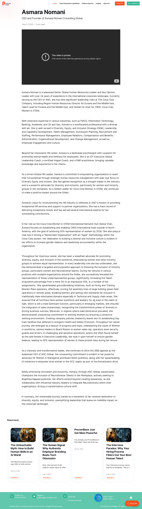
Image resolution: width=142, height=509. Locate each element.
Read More (14, 478)
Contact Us (119, 3)
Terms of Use (39, 506)
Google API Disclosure (54, 506)
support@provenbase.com (47, 498)
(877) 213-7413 (20, 498)
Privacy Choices (27, 506)
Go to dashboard (133, 3)
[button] (131, 497)
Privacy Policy (15, 506)
